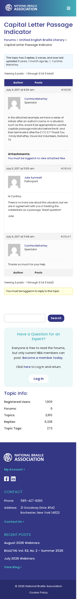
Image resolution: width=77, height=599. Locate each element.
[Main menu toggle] (68, 8)
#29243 (66, 168)
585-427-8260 (32, 501)
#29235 (66, 90)
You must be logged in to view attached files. (37, 158)
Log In (39, 378)
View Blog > (13, 567)
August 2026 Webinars (22, 543)
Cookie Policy (38, 592)
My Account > (14, 469)
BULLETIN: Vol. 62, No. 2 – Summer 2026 (33, 551)
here (27, 367)
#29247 (66, 236)
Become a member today (42, 358)
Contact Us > (14, 522)
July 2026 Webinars (19, 558)
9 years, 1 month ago (31, 61)
